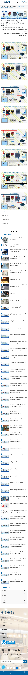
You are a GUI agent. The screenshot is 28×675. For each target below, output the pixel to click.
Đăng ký (24, 661)
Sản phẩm (4, 595)
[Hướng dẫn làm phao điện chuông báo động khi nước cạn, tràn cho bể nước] (5, 505)
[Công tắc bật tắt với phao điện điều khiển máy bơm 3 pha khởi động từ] (5, 407)
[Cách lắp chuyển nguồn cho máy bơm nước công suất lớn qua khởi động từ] (5, 547)
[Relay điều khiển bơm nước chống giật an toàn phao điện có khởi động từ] (5, 435)
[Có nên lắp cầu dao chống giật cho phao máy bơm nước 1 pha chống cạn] (5, 498)
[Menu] (26, 2)
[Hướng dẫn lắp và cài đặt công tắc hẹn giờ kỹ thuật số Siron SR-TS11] (5, 287)
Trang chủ (3, 6)
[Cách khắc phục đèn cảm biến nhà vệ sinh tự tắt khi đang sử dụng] (5, 266)
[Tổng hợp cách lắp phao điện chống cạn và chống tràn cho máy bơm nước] (5, 336)
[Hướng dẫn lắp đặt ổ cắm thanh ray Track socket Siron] (5, 246)
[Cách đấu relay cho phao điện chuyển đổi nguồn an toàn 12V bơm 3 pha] (5, 561)
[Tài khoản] (17, 2)
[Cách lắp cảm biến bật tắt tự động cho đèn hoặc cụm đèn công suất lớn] (5, 273)
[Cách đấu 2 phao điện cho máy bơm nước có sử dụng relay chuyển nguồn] (5, 442)
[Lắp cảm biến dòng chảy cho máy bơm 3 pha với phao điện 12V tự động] (5, 393)
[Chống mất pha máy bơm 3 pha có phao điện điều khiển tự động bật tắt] (5, 379)
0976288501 (5, 622)
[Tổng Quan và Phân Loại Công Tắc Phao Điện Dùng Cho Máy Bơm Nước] (5, 252)
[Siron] (7, 2)
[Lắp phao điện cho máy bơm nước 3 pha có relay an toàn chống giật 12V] (5, 491)
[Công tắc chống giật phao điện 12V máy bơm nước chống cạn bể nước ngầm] (5, 463)
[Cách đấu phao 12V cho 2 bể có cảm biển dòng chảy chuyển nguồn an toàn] (5, 519)
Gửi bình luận (14, 231)
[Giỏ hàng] (23, 2)
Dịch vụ (3, 600)
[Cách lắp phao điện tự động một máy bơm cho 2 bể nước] (5, 294)
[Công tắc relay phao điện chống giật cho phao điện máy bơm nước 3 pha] (5, 484)
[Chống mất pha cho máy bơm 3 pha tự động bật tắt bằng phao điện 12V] (5, 358)
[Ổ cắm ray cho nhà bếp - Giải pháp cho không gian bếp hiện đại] (5, 240)
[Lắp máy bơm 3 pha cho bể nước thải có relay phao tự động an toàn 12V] (5, 421)
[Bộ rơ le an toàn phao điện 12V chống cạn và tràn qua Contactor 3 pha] (5, 554)
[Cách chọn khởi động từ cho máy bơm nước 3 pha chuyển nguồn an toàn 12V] (5, 414)
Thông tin (4, 602)
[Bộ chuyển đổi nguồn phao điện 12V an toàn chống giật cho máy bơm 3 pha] (5, 350)
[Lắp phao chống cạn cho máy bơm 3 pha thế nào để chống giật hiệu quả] (5, 470)
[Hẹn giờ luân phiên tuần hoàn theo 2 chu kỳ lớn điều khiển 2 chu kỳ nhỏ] (5, 280)
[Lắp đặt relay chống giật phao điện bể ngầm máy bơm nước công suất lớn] (5, 343)
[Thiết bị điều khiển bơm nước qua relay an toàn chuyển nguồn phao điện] (5, 533)
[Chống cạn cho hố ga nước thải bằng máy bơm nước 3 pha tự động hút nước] (5, 365)
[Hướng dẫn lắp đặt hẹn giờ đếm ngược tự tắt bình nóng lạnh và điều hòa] (5, 301)
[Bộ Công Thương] (14, 642)
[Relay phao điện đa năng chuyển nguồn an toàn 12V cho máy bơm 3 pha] (5, 575)
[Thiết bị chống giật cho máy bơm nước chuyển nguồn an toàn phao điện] (5, 540)
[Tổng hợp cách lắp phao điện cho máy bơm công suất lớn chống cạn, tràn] (5, 512)
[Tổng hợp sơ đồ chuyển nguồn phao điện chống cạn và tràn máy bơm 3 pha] (5, 582)
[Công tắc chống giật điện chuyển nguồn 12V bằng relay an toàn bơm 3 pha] (5, 526)
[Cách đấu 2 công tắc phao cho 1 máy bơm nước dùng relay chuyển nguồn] (5, 449)
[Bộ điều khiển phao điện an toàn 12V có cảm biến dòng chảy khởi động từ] (5, 329)
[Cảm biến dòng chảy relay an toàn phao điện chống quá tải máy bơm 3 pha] (5, 400)
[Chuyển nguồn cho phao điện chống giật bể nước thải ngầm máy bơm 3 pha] (5, 322)
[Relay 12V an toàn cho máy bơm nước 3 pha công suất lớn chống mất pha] (5, 315)
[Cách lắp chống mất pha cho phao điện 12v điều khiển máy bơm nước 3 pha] (5, 386)
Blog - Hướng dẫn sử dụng (11, 6)
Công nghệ (4, 593)
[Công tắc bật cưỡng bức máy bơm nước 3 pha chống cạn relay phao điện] (5, 372)
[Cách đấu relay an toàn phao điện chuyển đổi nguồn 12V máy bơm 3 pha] (5, 568)
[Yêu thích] (21, 2)
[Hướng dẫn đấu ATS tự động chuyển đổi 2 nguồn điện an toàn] (5, 259)
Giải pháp (4, 590)
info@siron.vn (5, 620)
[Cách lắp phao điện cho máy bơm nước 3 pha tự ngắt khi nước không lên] (5, 308)
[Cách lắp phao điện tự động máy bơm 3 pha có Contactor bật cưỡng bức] (5, 477)
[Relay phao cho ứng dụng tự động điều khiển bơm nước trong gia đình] (5, 456)
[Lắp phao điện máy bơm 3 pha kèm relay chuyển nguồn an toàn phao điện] (5, 428)
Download (4, 597)
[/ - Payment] (8, 668)
